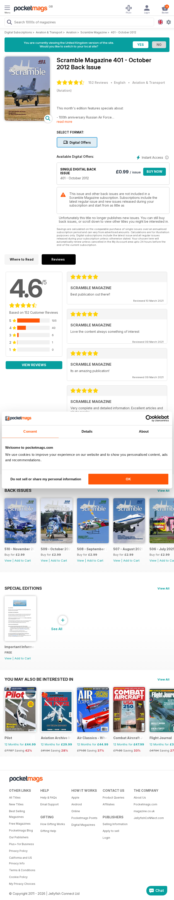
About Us (140, 797)
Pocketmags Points (84, 818)
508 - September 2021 (92, 549)
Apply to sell (111, 831)
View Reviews (34, 365)
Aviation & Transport (49, 32)
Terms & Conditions (22, 870)
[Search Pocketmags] (9, 23)
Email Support (49, 804)
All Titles (15, 797)
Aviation (71, 32)
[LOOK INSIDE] (27, 119)
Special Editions (23, 588)
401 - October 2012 (123, 32)
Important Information (20, 647)
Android (76, 804)
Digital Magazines (83, 824)
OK (128, 479)
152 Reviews (98, 82)
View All (163, 490)
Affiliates (109, 804)
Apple (75, 797)
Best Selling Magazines (17, 814)
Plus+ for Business (21, 844)
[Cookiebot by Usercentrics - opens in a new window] (149, 418)
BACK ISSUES (18, 490)
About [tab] (144, 431)
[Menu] (7, 8)
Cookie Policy (18, 877)
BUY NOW (154, 171)
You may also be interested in (39, 679)
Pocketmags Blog (21, 830)
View (8, 560)
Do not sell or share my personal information (45, 479)
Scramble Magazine (93, 32)
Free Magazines (20, 823)
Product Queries (113, 797)
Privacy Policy (18, 851)
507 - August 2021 (128, 549)
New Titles (16, 804)
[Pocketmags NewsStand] (29, 9)
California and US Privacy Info (20, 860)
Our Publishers (19, 837)
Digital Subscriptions (18, 32)
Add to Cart (22, 560)
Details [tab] (87, 431)
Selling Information (115, 824)
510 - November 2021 (20, 549)
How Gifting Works (52, 824)
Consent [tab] (30, 431)
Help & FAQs (48, 797)
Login (106, 837)
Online (75, 811)
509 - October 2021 (56, 549)
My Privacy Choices (22, 883)
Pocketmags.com (145, 804)
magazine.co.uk (144, 811)
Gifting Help (48, 831)
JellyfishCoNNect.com (148, 818)
